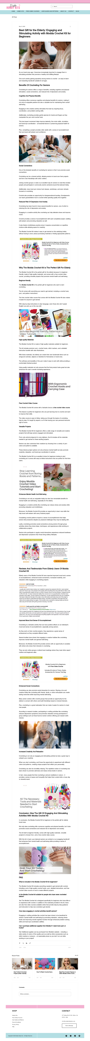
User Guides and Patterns (18, 1019)
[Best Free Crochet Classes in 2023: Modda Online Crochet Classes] (68, 964)
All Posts (14, 17)
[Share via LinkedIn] (26, 943)
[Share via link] (30, 943)
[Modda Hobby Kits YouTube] (79, 1036)
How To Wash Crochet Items (44, 972)
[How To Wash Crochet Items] (45, 964)
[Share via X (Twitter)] (23, 943)
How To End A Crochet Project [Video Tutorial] (20, 972)
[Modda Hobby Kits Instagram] (70, 1036)
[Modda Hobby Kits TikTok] (75, 1036)
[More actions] (70, 26)
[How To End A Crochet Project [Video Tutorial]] (22, 964)
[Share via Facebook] (19, 943)
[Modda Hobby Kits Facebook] (66, 1036)
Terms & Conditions (16, 1022)
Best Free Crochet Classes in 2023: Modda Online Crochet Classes (67, 972)
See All (76, 955)
